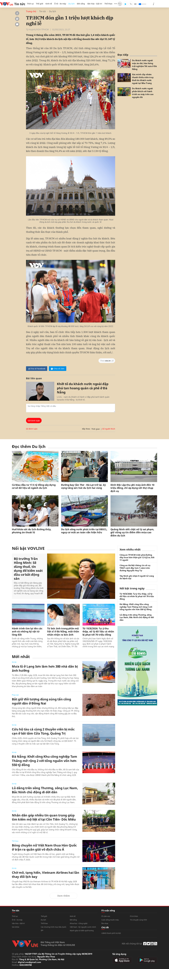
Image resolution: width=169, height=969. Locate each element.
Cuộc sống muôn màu (110, 920)
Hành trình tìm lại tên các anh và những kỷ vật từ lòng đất (27, 631)
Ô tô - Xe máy (60, 3)
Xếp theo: (86, 429)
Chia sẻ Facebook (37, 368)
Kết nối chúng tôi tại (132, 943)
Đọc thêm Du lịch (29, 446)
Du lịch (71, 3)
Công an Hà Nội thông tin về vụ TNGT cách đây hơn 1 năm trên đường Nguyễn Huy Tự (135, 568)
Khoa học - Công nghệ (78, 923)
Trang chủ (31, 11)
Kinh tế (49, 3)
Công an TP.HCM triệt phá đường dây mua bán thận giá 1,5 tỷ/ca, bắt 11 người (137, 557)
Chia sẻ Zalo (59, 368)
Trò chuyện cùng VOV (138, 920)
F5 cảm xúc (105, 916)
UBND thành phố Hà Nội (111, 933)
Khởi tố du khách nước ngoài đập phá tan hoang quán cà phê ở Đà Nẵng (82, 388)
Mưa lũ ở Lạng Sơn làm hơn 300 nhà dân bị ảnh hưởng (45, 668)
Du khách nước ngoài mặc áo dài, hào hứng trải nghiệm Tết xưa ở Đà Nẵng (144, 64)
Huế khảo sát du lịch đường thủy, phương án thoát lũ (31, 531)
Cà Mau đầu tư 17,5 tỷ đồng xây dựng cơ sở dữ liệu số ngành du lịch (34, 486)
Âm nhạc (104, 923)
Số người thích (108, 429)
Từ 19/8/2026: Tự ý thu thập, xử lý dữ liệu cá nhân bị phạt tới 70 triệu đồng (98, 631)
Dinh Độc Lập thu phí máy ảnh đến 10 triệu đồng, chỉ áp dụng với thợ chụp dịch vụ (132, 488)
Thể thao (108, 3)
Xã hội (14, 662)
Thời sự (30, 3)
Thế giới (39, 3)
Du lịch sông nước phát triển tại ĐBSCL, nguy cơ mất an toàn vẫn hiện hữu (84, 531)
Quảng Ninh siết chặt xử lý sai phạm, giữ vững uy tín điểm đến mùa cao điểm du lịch (132, 532)
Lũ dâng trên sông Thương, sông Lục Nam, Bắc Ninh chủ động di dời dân (45, 790)
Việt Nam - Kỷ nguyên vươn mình (83, 927)
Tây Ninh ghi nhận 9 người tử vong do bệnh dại (137, 577)
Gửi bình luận (34, 420)
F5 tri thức (134, 916)
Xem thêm (63, 895)
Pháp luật (15, 695)
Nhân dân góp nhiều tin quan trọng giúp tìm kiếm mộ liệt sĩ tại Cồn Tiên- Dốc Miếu (44, 817)
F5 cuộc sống (108, 910)
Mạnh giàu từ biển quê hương (82, 930)
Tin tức (42, 11)
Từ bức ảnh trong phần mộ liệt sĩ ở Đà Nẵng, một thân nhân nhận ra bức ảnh (63, 631)
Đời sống (81, 3)
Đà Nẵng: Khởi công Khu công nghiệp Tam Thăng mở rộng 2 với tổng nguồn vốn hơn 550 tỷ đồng (44, 760)
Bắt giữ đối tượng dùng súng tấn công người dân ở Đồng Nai (41, 701)
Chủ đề (105, 927)
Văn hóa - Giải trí (94, 3)
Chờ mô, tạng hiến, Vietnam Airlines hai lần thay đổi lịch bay (45, 874)
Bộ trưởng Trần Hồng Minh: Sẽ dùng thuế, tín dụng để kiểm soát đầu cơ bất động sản (28, 569)
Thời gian (95, 429)
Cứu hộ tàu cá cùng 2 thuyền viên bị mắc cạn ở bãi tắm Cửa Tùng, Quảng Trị (43, 731)
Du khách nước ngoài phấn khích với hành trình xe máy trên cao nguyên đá (142, 92)
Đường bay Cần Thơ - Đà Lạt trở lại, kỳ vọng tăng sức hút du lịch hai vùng (83, 486)
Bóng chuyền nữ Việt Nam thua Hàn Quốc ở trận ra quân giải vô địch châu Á (44, 847)
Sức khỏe (15, 927)
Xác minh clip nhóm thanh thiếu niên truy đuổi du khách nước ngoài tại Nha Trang (143, 78)
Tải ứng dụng (119, 954)
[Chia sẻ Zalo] (17, 19)
